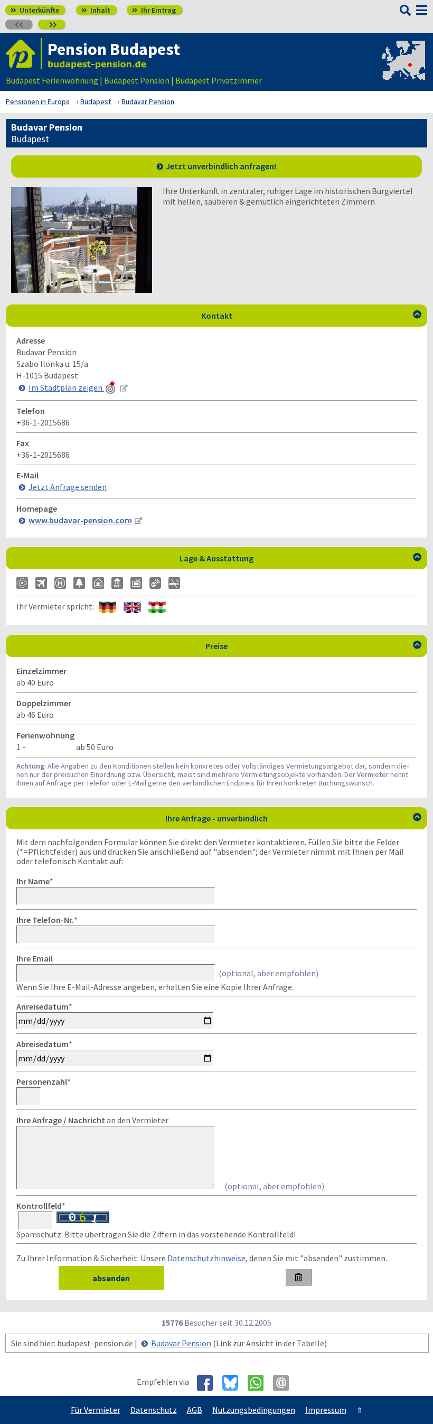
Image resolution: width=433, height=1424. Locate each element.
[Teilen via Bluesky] (234, 1383)
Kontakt (311, 315)
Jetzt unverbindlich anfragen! (221, 166)
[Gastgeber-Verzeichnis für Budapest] (24, 53)
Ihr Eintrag (154, 10)
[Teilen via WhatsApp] (259, 1383)
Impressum (325, 1409)
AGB (194, 1409)
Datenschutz (153, 1409)
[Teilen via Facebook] (209, 1383)
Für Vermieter (95, 1409)
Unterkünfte (35, 10)
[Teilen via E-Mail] (285, 1383)
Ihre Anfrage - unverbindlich (293, 818)
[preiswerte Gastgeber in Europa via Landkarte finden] (402, 70)
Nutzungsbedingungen (253, 1409)
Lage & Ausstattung (300, 558)
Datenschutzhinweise (206, 1258)
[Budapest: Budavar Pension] (81, 289)
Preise (313, 646)
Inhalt (95, 10)
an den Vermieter (92, 1120)
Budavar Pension (181, 1343)
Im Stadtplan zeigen (66, 387)
